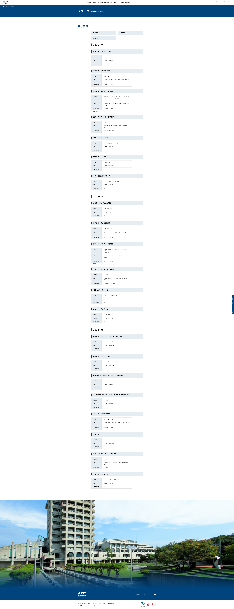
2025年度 (95, 32)
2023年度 (95, 38)
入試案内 (94, 2)
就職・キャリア (128, 2)
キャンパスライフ (114, 2)
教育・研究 (106, 2)
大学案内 (89, 2)
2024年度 (122, 32)
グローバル (121, 2)
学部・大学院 (100, 2)
